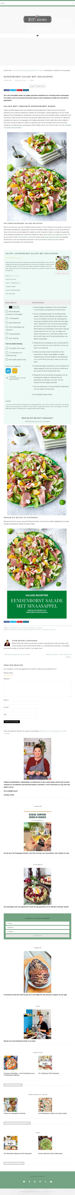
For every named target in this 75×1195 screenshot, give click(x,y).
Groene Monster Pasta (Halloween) (50, 1153)
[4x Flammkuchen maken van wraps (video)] (45, 1111)
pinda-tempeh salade (52, 237)
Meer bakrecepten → (13, 1085)
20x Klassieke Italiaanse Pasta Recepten (18, 1153)
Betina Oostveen (14, 275)
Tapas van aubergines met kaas (15, 1113)
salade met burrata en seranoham (24, 237)
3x (17, 307)
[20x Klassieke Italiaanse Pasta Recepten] (20, 1143)
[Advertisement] (37, 52)
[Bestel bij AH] (8, 370)
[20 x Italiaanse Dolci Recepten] (54, 1063)
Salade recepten (31, 627)
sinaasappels (44, 629)
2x (14, 307)
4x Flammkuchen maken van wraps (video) (52, 1113)
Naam (6, 700)
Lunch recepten (23, 627)
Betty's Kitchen (37, 19)
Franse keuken (13, 629)
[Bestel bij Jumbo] (14, 370)
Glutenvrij (31, 629)
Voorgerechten (39, 627)
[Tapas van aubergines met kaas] (10, 1111)
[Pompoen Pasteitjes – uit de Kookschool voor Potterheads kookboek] (20, 1063)
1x (10, 307)
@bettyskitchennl (38, 421)
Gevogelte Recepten (13, 627)
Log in (52, 1191)
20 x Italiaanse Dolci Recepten (48, 1073)
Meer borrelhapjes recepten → (17, 1123)
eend (8, 629)
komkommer (37, 629)
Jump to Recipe (37, 86)
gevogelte (26, 629)
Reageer (32, 80)
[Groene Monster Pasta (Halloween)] (54, 1143)
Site (5, 714)
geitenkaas (20, 629)
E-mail (6, 707)
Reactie (7, 679)
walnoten (53, 629)
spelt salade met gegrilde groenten (55, 234)
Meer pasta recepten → (13, 1163)
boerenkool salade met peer (49, 239)
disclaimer (45, 1191)
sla (49, 629)
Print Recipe (62, 273)
